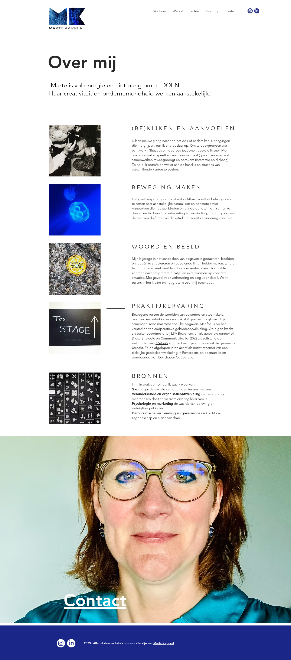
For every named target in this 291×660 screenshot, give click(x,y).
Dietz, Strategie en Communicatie (157, 338)
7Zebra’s (162, 343)
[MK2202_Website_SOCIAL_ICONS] (256, 10)
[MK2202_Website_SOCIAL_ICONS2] (71, 643)
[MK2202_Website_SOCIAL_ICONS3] (250, 10)
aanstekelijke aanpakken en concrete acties (186, 204)
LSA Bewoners (182, 333)
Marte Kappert (163, 643)
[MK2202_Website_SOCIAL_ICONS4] (61, 643)
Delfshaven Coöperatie (175, 357)
